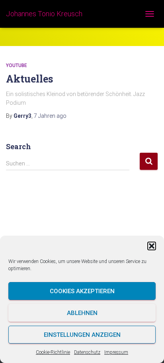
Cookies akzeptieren (82, 291)
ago (50, 116)
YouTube (16, 65)
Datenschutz (87, 352)
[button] (152, 246)
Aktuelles (29, 78)
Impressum (116, 352)
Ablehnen (82, 313)
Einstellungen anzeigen (82, 334)
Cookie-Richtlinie (53, 352)
